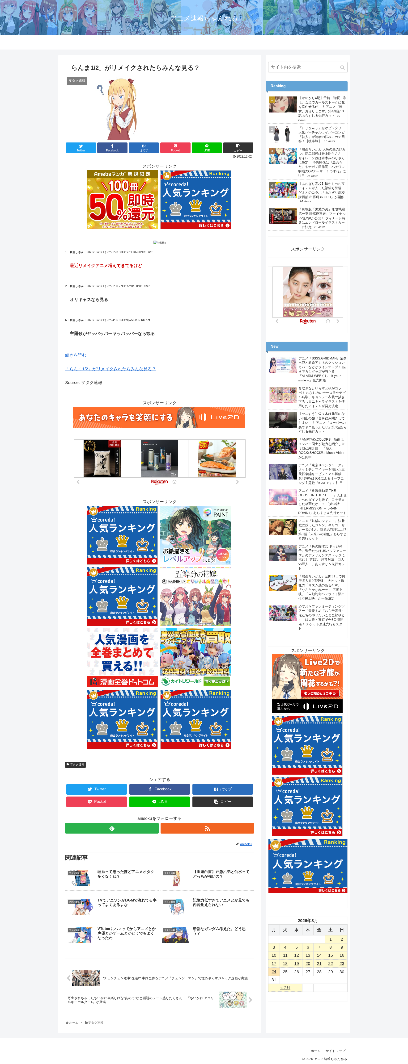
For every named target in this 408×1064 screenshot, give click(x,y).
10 (274, 955)
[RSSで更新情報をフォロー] (207, 828)
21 (319, 963)
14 (319, 955)
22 (330, 963)
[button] (343, 67)
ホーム (316, 1051)
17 (274, 963)
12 (296, 955)
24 (274, 971)
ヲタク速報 (77, 764)
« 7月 (285, 987)
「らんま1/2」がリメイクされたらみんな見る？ (110, 369)
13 (308, 955)
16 (342, 955)
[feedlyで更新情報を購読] (112, 828)
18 (285, 963)
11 (285, 955)
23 (342, 963)
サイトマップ (335, 1051)
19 (296, 963)
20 (308, 963)
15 (330, 955)
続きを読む (75, 355)
